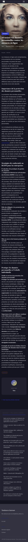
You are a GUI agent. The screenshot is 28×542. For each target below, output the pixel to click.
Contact (4, 532)
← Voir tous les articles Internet (10, 400)
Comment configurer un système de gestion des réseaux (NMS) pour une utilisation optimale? (12, 488)
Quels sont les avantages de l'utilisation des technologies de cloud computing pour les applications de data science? (14, 420)
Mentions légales (6, 529)
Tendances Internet (11, 2)
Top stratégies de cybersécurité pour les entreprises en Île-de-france (13, 436)
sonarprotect (5, 142)
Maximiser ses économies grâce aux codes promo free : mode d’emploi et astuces (14, 441)
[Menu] (23, 1)
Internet (5, 33)
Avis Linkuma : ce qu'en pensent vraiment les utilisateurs (14, 458)
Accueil (3, 52)
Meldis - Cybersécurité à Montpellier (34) (14, 473)
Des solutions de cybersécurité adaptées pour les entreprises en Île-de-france (13, 494)
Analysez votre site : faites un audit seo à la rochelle (14, 425)
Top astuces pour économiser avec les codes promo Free (13, 477)
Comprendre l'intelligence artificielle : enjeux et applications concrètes (13, 468)
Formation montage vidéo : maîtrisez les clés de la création (13, 431)
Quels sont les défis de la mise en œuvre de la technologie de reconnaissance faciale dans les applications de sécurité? (14, 452)
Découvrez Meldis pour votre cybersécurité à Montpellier (14, 446)
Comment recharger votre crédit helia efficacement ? (13, 482)
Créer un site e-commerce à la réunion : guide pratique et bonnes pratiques (13, 463)
